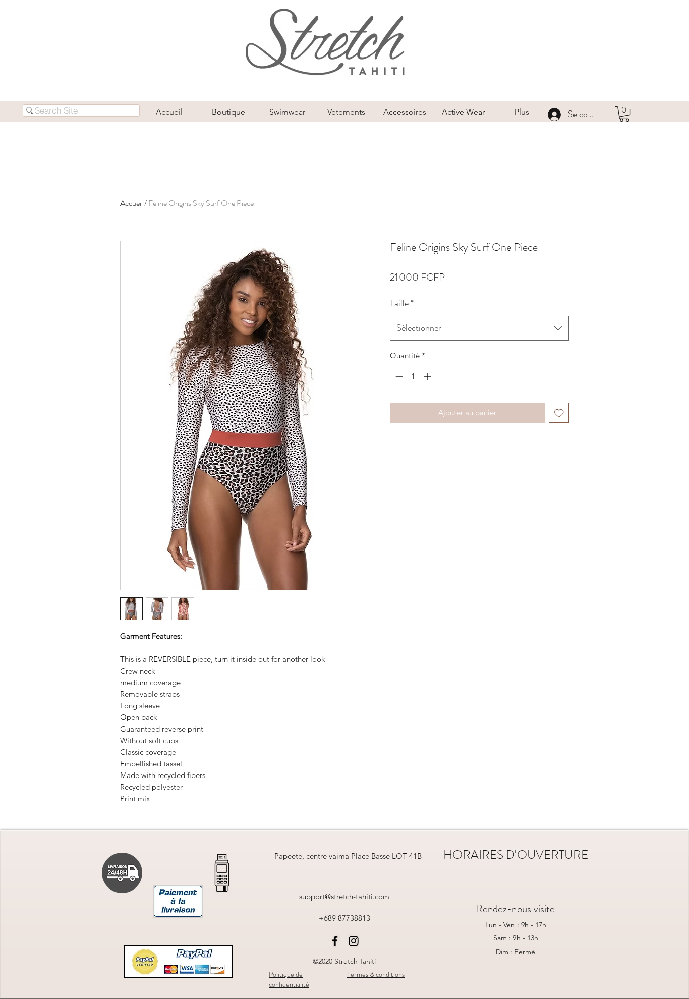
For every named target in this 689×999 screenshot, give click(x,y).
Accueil (131, 203)
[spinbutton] (413, 376)
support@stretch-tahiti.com (344, 896)
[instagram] (353, 941)
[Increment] (428, 376)
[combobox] (479, 328)
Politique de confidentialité (289, 979)
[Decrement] (398, 376)
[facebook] (334, 941)
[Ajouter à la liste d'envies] (559, 413)
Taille (402, 303)
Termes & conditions (376, 974)
